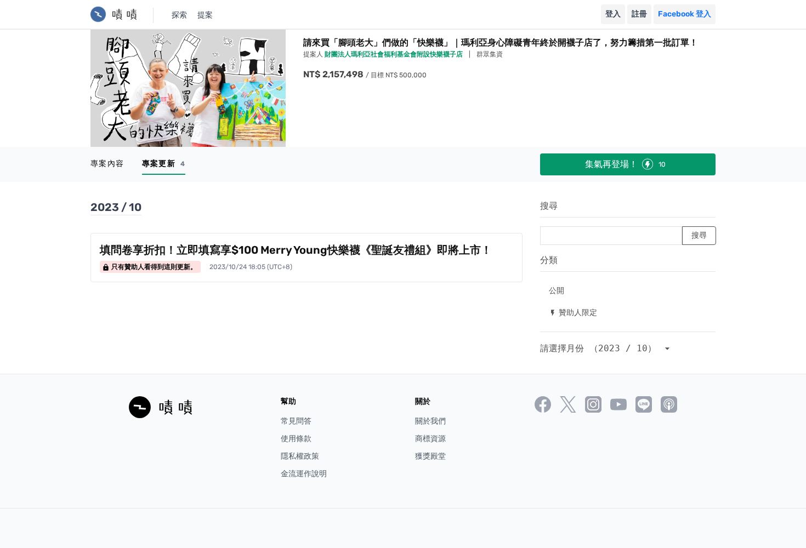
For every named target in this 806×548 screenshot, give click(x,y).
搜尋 (549, 206)
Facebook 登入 (684, 14)
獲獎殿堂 (430, 456)
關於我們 (430, 421)
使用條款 (296, 438)
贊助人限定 (573, 312)
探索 (179, 15)
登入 (613, 14)
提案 (205, 15)
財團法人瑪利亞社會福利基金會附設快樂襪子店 (394, 54)
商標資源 (430, 438)
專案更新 (163, 163)
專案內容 (107, 163)
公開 (556, 290)
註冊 (639, 14)
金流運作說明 (304, 473)
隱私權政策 (300, 456)
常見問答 (296, 421)
